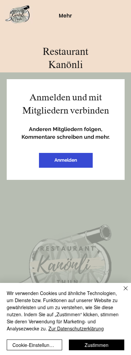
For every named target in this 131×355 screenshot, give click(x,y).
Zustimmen (96, 345)
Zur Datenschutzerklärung (76, 328)
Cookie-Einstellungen (34, 345)
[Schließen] (122, 292)
